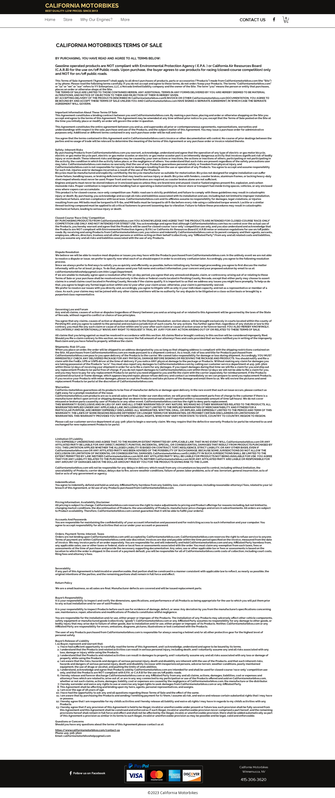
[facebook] (274, 19)
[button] (286, 19)
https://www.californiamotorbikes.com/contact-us (87, 730)
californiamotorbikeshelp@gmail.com (79, 271)
